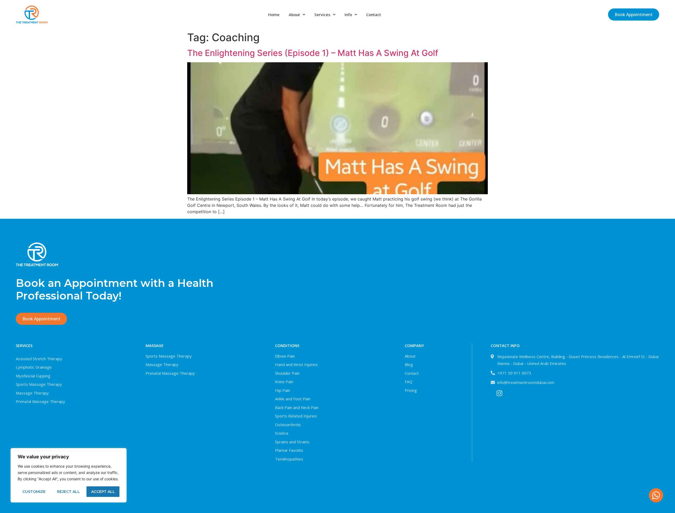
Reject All (68, 491)
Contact (373, 14)
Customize (34, 491)
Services (322, 14)
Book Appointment (634, 14)
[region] (69, 475)
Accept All (103, 491)
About (294, 14)
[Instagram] (499, 393)
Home (273, 14)
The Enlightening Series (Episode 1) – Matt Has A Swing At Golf (312, 53)
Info (348, 14)
